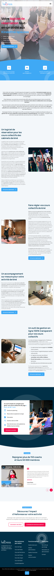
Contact (44, 554)
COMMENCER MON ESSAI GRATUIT (35, 524)
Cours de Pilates (19, 549)
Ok (27, 573)
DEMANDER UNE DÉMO (16, 524)
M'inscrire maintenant (8, 46)
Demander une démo (11, 430)
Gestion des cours (32, 545)
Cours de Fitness (19, 555)
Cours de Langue (19, 558)
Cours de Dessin (19, 560)
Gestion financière (32, 552)
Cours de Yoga (18, 547)
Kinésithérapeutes (19, 563)
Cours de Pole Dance (20, 552)
